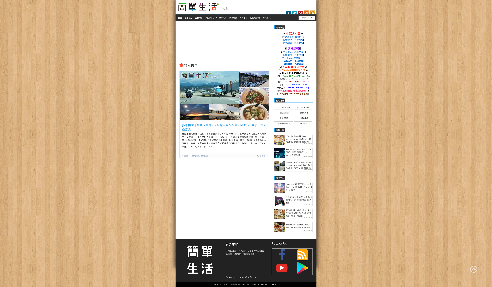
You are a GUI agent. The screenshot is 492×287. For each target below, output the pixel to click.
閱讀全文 (263, 156)
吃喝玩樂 (189, 18)
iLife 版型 (274, 284)
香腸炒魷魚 (284, 118)
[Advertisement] (224, 43)
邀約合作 (243, 18)
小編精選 (233, 18)
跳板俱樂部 (303, 118)
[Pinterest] (300, 13)
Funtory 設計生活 (304, 107)
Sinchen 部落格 (284, 123)
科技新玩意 (221, 18)
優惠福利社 (303, 113)
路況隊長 (303, 123)
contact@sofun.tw (247, 277)
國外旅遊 (199, 18)
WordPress (219, 284)
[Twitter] (294, 13)
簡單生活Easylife (204, 7)
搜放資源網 (284, 113)
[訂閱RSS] (312, 13)
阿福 (186, 156)
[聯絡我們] (306, 13)
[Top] (473, 269)
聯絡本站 (267, 18)
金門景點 (196, 156)
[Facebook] (288, 13)
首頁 (180, 18)
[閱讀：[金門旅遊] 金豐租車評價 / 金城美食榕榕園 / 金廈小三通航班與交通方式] (224, 96)
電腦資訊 (210, 18)
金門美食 (205, 156)
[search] (312, 17)
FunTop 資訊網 (284, 107)
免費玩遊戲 (255, 18)
